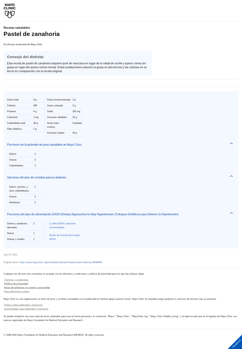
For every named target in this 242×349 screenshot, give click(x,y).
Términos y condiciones (16, 279)
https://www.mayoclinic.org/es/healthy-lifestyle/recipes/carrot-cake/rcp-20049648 (61, 262)
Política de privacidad (16, 283)
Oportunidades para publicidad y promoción (26, 309)
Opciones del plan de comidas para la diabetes (36, 177)
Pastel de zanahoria (32, 33)
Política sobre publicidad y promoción (23, 305)
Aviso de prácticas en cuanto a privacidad (27, 287)
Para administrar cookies (17, 291)
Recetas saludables (17, 27)
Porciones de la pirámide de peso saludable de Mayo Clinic (44, 144)
